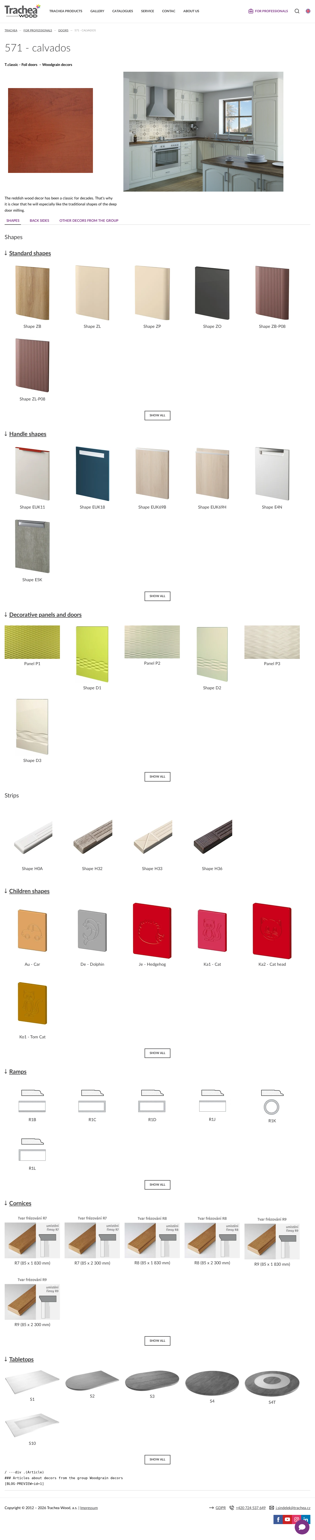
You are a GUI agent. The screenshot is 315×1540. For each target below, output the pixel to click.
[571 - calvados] (50, 172)
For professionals (38, 30)
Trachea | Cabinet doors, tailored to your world (23, 11)
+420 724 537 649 (251, 1508)
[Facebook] (278, 1519)
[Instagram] (296, 1519)
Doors (63, 30)
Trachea (11, 30)
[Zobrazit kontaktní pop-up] (302, 1527)
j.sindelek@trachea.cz (293, 1508)
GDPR (221, 1508)
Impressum (89, 1508)
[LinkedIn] (305, 1519)
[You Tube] (287, 1519)
